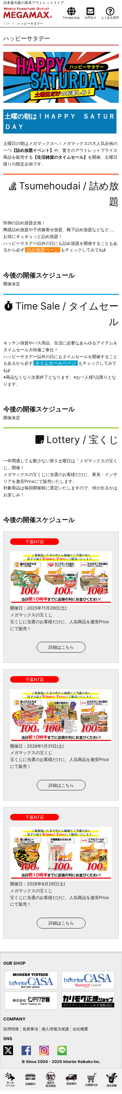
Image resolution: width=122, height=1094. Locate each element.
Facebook (27, 1050)
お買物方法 (91, 1079)
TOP (6, 23)
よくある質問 (110, 17)
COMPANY (14, 1019)
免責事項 (30, 1028)
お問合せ (90, 17)
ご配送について (71, 1079)
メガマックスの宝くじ (31, 614)
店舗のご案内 (30, 1079)
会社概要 (80, 1028)
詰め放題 (112, 1079)
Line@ (62, 1050)
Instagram (44, 1050)
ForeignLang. (71, 17)
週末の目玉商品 (51, 1079)
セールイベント (10, 1079)
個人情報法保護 (55, 1028)
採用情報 (11, 1028)
